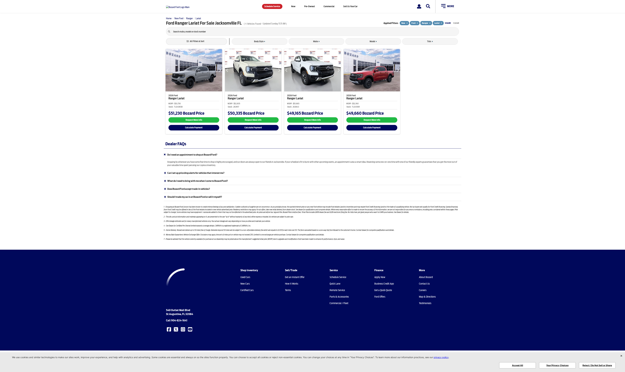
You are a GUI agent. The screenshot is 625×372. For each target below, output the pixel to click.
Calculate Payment (193, 127)
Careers (422, 290)
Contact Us (424, 283)
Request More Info (194, 120)
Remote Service (337, 290)
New (293, 6)
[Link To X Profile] (176, 329)
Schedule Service (272, 6)
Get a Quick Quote (383, 290)
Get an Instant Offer (295, 277)
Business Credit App (384, 283)
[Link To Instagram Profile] (183, 329)
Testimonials (425, 303)
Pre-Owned (309, 6)
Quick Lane (335, 283)
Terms (288, 290)
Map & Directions (427, 296)
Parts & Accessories (339, 296)
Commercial (329, 6)
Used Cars (245, 277)
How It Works (291, 283)
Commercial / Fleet (339, 303)
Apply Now (379, 277)
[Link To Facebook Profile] (169, 329)
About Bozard (426, 277)
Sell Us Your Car (350, 6)
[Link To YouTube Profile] (190, 329)
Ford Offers (379, 296)
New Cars (245, 283)
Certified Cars (247, 290)
